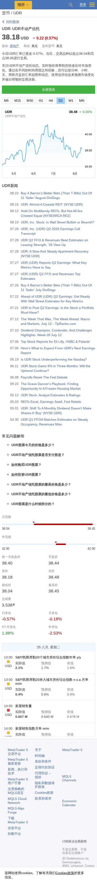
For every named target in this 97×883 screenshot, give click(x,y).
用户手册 (18, 781)
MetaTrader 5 (72, 750)
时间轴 (40, 756)
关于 (38, 750)
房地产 (14, 46)
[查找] (70, 5)
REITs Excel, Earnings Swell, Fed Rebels (51, 402)
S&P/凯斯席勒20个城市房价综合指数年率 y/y (48, 657)
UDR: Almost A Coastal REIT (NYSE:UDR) (52, 204)
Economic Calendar (69, 803)
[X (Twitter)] (80, 827)
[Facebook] (65, 827)
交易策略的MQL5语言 (16, 791)
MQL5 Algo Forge (16, 810)
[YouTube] (65, 835)
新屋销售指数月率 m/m (32, 728)
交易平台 (18, 752)
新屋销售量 (23, 706)
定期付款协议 (45, 767)
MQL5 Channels (69, 778)
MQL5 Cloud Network (17, 801)
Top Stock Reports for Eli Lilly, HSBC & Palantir (55, 341)
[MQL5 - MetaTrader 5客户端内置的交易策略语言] (7, 5)
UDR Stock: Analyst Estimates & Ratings (50, 395)
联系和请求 (43, 798)
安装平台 (14, 828)
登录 (83, 4)
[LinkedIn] (72, 835)
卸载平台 (14, 834)
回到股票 (12, 22)
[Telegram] (72, 827)
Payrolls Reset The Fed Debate (44, 377)
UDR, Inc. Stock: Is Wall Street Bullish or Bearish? (57, 222)
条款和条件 (43, 761)
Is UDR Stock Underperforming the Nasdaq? (54, 359)
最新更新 (18, 761)
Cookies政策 (44, 792)
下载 (18, 820)
